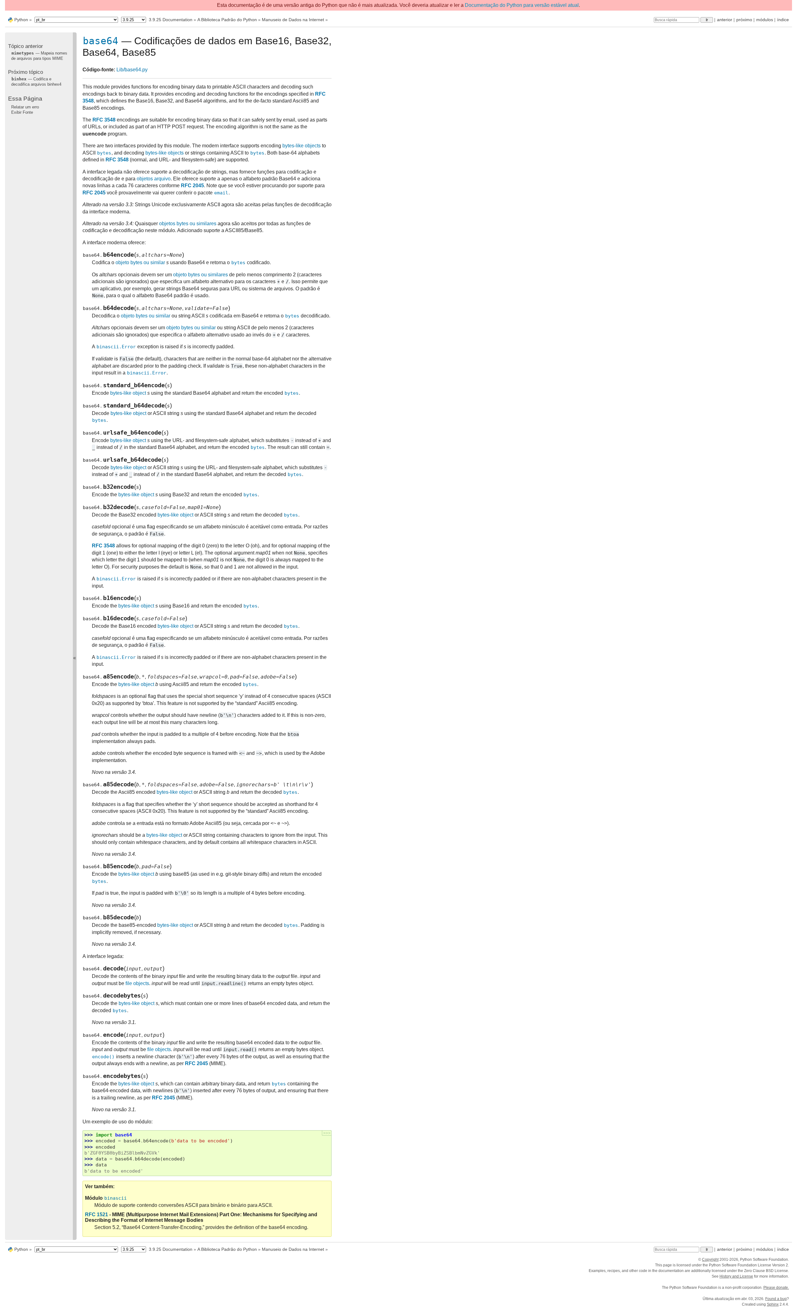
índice (783, 19)
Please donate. (776, 1287)
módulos (764, 19)
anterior (724, 19)
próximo (744, 19)
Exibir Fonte (22, 112)
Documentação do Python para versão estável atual (522, 5)
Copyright (710, 1259)
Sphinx (773, 1304)
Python (21, 19)
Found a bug (776, 1299)
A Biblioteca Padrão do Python (227, 19)
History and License (736, 1276)
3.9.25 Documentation (170, 19)
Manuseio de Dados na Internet (293, 19)
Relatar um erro (25, 107)
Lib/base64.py (132, 69)
